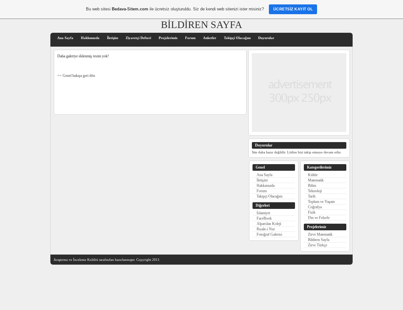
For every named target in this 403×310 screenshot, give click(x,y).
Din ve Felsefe (319, 218)
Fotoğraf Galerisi (269, 234)
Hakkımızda (90, 38)
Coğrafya (315, 207)
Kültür (313, 175)
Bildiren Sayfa (319, 240)
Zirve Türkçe (318, 245)
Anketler (209, 38)
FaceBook (264, 218)
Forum (190, 38)
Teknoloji (315, 191)
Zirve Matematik (320, 234)
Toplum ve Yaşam (321, 202)
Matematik (316, 180)
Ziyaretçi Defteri (138, 38)
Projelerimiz (168, 38)
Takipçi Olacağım (237, 38)
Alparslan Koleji (269, 224)
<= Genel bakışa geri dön (76, 76)
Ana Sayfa (65, 38)
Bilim (312, 185)
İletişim (112, 38)
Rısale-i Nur (266, 229)
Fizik (311, 212)
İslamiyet (263, 213)
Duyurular (266, 38)
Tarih (311, 196)
